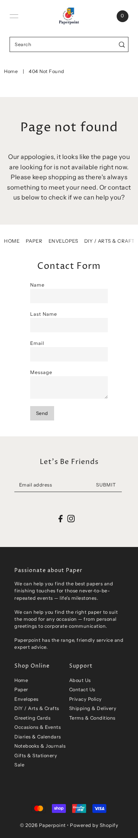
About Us (80, 680)
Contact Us (82, 689)
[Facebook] (61, 518)
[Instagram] (71, 518)
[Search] (121, 44)
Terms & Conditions (92, 718)
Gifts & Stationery (35, 755)
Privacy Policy (85, 699)
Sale (19, 765)
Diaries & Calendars (37, 737)
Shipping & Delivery (93, 708)
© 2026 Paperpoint (43, 825)
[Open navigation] (14, 16)
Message (41, 372)
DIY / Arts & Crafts (111, 241)
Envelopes (63, 241)
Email (37, 343)
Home (11, 71)
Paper (34, 241)
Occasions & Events (37, 727)
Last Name (43, 314)
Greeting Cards (32, 718)
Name (37, 285)
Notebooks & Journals (40, 746)
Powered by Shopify (94, 825)
